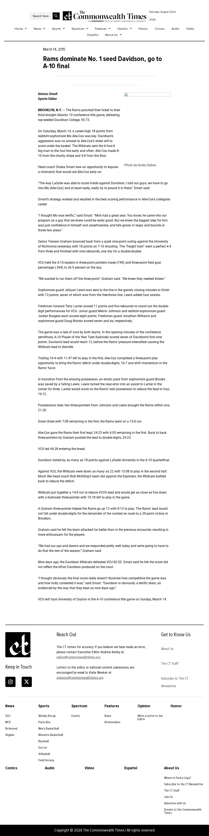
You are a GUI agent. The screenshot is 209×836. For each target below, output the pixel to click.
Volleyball (44, 754)
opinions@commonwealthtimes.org (80, 677)
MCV (8, 722)
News (37, 29)
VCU (7, 716)
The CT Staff (169, 663)
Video (190, 29)
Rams (107, 716)
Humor (143, 29)
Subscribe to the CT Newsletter (183, 784)
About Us (111, 35)
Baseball (43, 741)
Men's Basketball (48, 728)
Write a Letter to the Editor (150, 717)
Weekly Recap (47, 716)
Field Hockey (46, 760)
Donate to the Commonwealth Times (182, 811)
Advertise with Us (175, 803)
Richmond (11, 728)
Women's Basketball (50, 735)
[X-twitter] (27, 682)
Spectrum (78, 29)
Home (19, 29)
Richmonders (112, 722)
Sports (56, 29)
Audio (175, 29)
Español (92, 35)
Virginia (9, 735)
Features (101, 29)
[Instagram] (10, 682)
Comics (160, 29)
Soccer (42, 748)
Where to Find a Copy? (177, 778)
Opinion (122, 29)
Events (75, 716)
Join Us (168, 797)
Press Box (44, 722)
